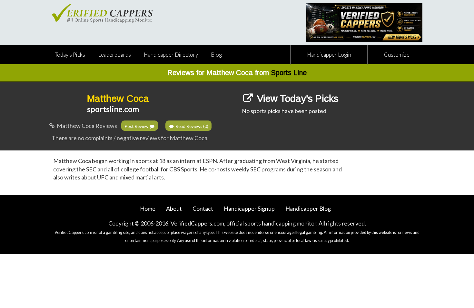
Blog (216, 54)
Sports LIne (289, 73)
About (174, 208)
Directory (171, 54)
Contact (203, 208)
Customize (397, 54)
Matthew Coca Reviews (86, 125)
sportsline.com (113, 109)
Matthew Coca (118, 98)
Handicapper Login (329, 54)
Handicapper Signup (249, 208)
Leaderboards (114, 54)
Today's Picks (70, 54)
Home (147, 208)
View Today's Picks (296, 98)
